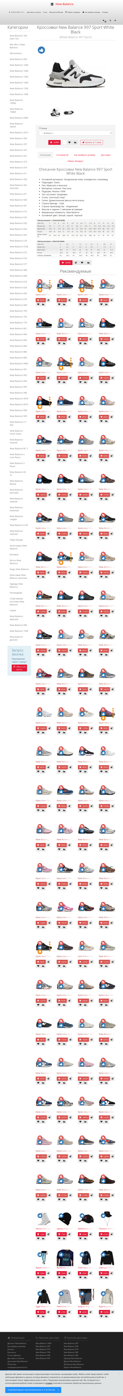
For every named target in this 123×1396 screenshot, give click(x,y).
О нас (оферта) (14, 1355)
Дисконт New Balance (17, 1343)
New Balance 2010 (19, 132)
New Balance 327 (18, 155)
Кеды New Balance (19, 569)
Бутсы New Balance (15, 562)
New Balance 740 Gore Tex (18, 37)
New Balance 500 (18, 199)
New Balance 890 (18, 357)
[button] (104, 20)
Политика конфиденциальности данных (17, 1367)
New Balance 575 (18, 252)
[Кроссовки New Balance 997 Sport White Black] (76, 74)
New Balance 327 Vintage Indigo (52, 1073)
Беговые (14, 554)
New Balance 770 (18, 322)
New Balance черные (16, 532)
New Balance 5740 (19, 246)
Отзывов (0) (62, 155)
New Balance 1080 (19, 70)
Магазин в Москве (56, 12)
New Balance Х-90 (19, 525)
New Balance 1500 (19, 630)
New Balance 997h (19, 398)
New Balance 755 (18, 316)
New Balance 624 (18, 287)
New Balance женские (16, 491)
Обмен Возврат (75, 161)
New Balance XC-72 (18, 473)
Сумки (13, 610)
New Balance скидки (16, 518)
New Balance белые (16, 482)
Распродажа (16, 592)
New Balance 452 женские (18, 186)
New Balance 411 (18, 173)
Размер (43, 128)
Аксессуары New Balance (18, 547)
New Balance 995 (18, 386)
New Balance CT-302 (18, 423)
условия (48, 1383)
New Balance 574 (18, 240)
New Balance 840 (18, 334)
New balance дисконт (16, 638)
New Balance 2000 (19, 117)
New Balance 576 (18, 258)
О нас (45, 12)
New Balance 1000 (19, 65)
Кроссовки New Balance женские (18, 576)
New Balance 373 (18, 161)
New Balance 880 (18, 351)
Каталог (11, 1349)
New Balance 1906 (19, 94)
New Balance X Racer (17, 465)
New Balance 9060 (19, 363)
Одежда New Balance (16, 585)
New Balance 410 (18, 167)
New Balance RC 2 (19, 448)
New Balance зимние (16, 500)
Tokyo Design (16, 539)
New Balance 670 (18, 299)
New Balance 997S (19, 404)
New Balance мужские (16, 618)
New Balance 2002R (16, 125)
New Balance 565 (18, 234)
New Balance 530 (18, 223)
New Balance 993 (18, 381)
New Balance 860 (18, 346)
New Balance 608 (18, 275)
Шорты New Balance (72, 1367)
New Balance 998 (18, 410)
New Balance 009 (18, 59)
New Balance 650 (18, 293)
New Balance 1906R (16, 110)
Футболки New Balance (74, 1364)
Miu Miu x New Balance (17, 46)
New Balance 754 (43, 1352)
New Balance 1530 (19, 88)
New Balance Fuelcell (16, 441)
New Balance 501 (18, 205)
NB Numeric (16, 53)
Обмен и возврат (73, 12)
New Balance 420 (18, 179)
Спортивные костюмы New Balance (17, 601)
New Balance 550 (18, 229)
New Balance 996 (18, 392)
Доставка (106, 155)
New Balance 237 (18, 144)
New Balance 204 (18, 138)
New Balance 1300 (19, 76)
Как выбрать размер (92, 12)
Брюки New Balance (72, 1361)
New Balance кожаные (16, 509)
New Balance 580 (18, 269)
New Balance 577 (18, 264)
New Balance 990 (18, 625)
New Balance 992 (18, 375)
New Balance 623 (18, 281)
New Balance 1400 (19, 82)
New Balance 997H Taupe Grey (72, 683)
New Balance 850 (18, 340)
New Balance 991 (18, 369)
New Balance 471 (18, 193)
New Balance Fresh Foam (16, 432)
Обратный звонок (21, 668)
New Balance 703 (18, 310)
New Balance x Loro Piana (17, 456)
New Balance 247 (18, 150)
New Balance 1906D (16, 101)
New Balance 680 (18, 305)
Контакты (12, 1352)
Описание (45, 155)
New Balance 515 (18, 211)
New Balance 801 (18, 328)
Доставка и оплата (34, 12)
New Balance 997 (43, 1358)
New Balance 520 (18, 217)
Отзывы (105, 12)
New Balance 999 (18, 416)
